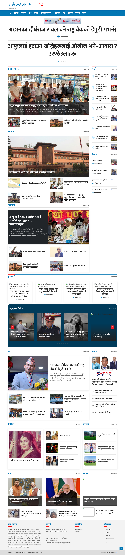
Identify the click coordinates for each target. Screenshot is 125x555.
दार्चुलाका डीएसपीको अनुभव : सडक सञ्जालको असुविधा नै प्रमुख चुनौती (77, 291)
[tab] (57, 343)
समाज (84, 13)
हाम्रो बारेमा (108, 530)
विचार (36, 13)
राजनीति (23, 13)
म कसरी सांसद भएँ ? (97, 160)
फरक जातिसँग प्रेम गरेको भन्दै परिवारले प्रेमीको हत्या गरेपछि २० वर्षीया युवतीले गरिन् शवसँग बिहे (68, 513)
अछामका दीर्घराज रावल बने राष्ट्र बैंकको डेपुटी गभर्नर (63, 30)
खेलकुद (70, 13)
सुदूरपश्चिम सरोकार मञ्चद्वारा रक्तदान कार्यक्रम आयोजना (38, 105)
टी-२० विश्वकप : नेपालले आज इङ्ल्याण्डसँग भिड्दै (106, 461)
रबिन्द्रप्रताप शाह (98, 164)
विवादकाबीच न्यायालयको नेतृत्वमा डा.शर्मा (76, 183)
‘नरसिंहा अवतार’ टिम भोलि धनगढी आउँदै (67, 461)
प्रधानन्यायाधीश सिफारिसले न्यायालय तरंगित (31, 197)
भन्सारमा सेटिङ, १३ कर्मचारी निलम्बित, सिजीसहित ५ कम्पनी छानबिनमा (75, 399)
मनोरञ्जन (57, 13)
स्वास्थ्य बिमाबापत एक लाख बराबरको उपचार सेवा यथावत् (99, 500)
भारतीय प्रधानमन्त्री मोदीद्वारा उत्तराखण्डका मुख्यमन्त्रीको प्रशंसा (23, 500)
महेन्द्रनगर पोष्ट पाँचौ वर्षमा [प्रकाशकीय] (101, 335)
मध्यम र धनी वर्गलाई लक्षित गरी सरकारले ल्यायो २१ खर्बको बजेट (34, 413)
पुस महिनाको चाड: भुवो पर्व (99, 180)
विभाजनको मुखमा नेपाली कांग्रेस (75, 265)
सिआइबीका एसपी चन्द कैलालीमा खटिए (46, 335)
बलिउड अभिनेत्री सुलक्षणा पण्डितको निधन (25, 460)
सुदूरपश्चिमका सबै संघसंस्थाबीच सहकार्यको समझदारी (103, 391)
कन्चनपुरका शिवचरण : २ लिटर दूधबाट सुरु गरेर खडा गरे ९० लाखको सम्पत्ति (20, 334)
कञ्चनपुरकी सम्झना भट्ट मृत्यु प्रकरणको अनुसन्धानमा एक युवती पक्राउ (75, 334)
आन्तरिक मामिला (46, 13)
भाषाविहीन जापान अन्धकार (99, 170)
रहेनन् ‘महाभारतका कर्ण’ (66, 435)
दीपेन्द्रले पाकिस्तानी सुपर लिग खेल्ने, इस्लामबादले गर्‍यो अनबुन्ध (106, 448)
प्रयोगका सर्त (109, 542)
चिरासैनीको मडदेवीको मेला (99, 190)
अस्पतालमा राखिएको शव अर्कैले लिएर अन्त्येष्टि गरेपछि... (105, 405)
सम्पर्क (107, 533)
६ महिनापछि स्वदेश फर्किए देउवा (34, 251)
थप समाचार (86, 69)
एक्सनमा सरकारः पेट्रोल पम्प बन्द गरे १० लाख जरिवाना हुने (34, 399)
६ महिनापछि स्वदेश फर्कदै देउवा (75, 251)
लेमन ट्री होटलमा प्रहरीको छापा (103, 398)
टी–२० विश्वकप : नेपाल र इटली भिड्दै (106, 435)
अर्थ (30, 13)
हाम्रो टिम (108, 536)
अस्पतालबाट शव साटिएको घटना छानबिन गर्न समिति (105, 512)
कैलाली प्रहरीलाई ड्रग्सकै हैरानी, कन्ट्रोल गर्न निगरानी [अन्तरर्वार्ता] (105, 291)
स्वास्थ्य (77, 13)
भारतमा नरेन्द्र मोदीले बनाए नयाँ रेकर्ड (59, 501)
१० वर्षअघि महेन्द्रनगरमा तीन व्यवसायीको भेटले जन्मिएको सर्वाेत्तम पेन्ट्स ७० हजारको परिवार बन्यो (104, 382)
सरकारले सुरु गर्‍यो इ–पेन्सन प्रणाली (73, 413)
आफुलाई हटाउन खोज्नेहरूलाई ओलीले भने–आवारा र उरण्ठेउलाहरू (62, 50)
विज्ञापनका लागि (110, 539)
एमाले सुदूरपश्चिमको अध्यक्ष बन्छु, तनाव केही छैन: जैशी (48, 290)
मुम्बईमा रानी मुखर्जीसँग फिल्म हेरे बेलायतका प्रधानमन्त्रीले (68, 448)
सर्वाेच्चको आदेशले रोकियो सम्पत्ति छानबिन (76, 122)
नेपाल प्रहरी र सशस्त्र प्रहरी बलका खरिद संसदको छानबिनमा (103, 118)
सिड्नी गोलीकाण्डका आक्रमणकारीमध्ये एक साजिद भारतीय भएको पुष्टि (31, 513)
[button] (116, 13)
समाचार (16, 13)
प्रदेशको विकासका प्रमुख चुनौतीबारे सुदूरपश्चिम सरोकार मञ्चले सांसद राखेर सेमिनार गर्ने (76, 197)
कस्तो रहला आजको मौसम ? (103, 412)
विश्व (64, 13)
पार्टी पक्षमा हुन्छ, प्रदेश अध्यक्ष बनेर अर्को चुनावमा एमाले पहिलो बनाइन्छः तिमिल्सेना (20, 294)
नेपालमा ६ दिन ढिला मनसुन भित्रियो (34, 183)
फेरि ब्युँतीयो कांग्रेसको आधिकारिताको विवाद (30, 266)
